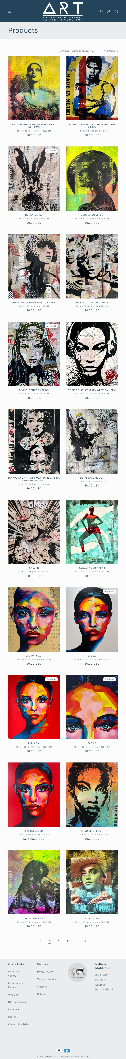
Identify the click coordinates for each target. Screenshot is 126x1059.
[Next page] (94, 941)
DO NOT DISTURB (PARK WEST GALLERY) (92, 390)
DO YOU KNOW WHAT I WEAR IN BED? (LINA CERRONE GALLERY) (34, 479)
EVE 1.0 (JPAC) (33, 655)
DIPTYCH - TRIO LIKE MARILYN (92, 302)
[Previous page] (32, 941)
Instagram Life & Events (17, 985)
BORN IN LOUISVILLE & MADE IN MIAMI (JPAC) (92, 126)
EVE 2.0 (92, 655)
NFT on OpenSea (18, 1002)
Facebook (14, 1009)
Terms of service (47, 979)
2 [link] (50, 941)
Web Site (13, 994)
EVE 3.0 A (34, 743)
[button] (9, 11)
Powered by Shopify (80, 1057)
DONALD (34, 568)
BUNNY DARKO (34, 215)
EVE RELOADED (34, 831)
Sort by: (64, 50)
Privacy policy (45, 971)
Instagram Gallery (14, 973)
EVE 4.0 (91, 743)
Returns (41, 994)
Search (12, 1016)
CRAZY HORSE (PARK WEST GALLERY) (34, 302)
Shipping (42, 986)
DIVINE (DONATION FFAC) (34, 390)
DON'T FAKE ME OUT (92, 477)
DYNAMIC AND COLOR (92, 568)
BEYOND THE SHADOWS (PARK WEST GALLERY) (34, 126)
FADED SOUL (91, 918)
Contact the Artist (18, 1024)
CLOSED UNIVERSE (92, 215)
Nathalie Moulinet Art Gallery (58, 1057)
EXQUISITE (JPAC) (92, 831)
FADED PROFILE (34, 918)
